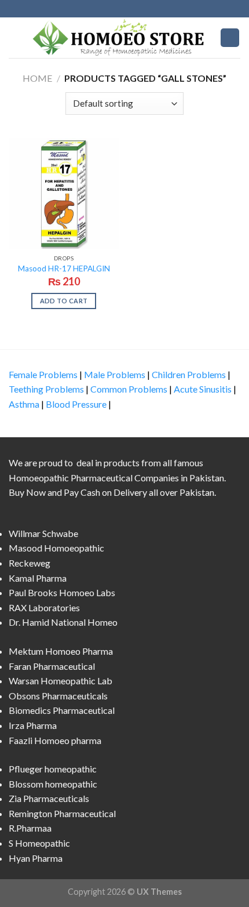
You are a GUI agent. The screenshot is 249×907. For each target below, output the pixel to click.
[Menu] (16, 37)
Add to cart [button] (64, 300)
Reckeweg (29, 562)
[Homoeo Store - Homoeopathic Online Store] (121, 37)
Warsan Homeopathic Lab (60, 680)
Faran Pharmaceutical (52, 666)
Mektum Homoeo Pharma (61, 650)
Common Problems (128, 388)
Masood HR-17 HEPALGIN (64, 268)
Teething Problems (46, 388)
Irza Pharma (33, 725)
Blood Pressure (76, 403)
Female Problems (43, 374)
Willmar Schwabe (43, 533)
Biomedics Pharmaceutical (62, 710)
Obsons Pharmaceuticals (58, 695)
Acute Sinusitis (203, 388)
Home (37, 78)
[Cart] (230, 38)
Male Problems (114, 374)
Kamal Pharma (38, 577)
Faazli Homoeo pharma (55, 740)
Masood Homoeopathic (56, 547)
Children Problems (189, 374)
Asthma (24, 403)
